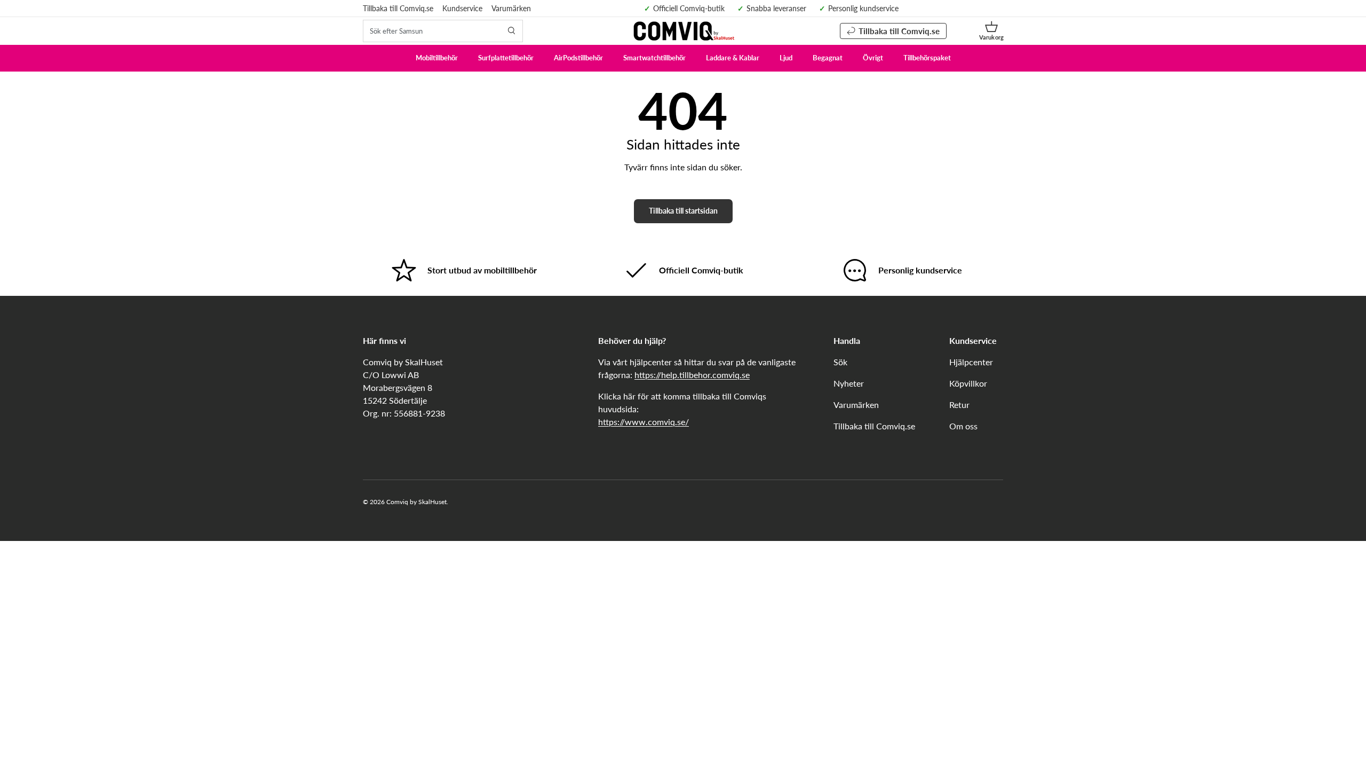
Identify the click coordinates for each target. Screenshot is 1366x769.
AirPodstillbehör (578, 57)
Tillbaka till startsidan (683, 210)
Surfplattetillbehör (506, 57)
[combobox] (443, 31)
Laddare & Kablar (732, 57)
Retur (959, 404)
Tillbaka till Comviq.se (398, 8)
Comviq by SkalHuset (416, 502)
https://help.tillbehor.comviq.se (692, 375)
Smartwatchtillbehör (654, 57)
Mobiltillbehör (437, 57)
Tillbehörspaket (927, 57)
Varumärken (511, 8)
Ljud (786, 57)
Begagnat (828, 57)
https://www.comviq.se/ (643, 422)
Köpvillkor (968, 383)
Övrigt (873, 57)
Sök (840, 362)
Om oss (963, 426)
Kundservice (462, 8)
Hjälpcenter (971, 362)
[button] (991, 31)
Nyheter (848, 383)
